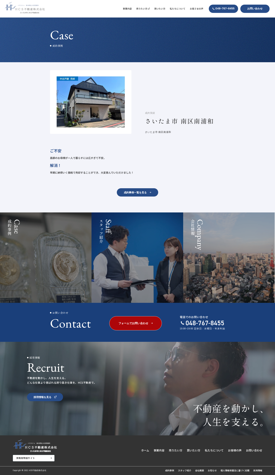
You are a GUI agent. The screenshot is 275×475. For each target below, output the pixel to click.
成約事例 (169, 470)
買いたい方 (159, 8)
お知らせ (212, 470)
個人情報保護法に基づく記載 (235, 470)
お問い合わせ (254, 450)
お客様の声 (235, 450)
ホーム (145, 450)
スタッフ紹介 (184, 470)
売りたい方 (175, 450)
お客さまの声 (196, 8)
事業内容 (127, 8)
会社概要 (199, 470)
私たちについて (177, 8)
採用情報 (257, 470)
